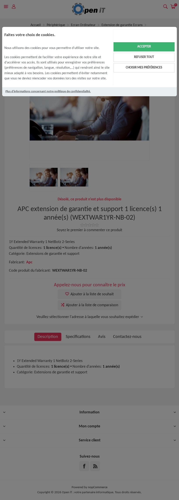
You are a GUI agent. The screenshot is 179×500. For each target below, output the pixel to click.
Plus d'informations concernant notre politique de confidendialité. (48, 91)
